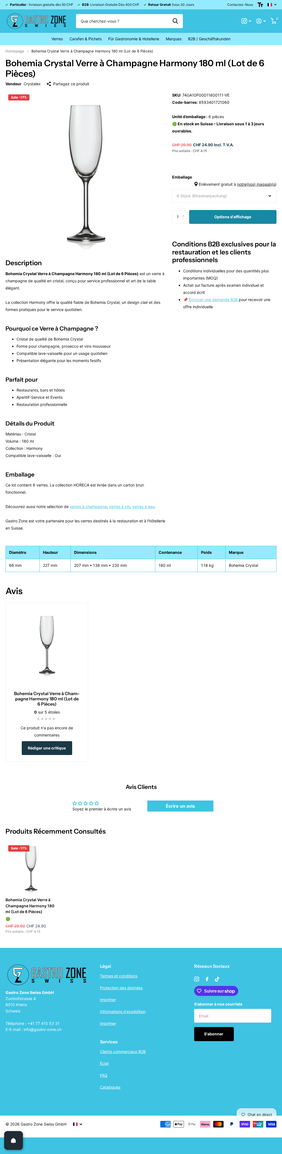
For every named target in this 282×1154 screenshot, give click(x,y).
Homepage (15, 51)
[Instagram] (196, 979)
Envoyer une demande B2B (214, 299)
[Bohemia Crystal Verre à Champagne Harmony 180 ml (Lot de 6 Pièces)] (31, 867)
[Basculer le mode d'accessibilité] (260, 4)
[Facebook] (207, 979)
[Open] (13, 1140)
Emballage (224, 181)
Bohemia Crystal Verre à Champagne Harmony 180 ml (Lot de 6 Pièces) (30, 905)
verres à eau (143, 506)
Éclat (104, 1063)
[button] (185, 212)
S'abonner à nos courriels (218, 1004)
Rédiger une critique (47, 748)
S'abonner (214, 1033)
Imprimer (108, 999)
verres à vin (119, 506)
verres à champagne (88, 506)
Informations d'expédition (123, 1011)
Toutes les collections (57, 39)
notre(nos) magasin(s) (256, 184)
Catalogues (110, 1087)
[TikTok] (217, 979)
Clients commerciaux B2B (123, 1051)
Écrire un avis (180, 806)
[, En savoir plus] (246, 21)
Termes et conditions (118, 976)
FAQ (103, 1075)
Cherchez (175, 21)
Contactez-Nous (240, 4)
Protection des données (121, 987)
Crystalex (32, 83)
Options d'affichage (232, 216)
